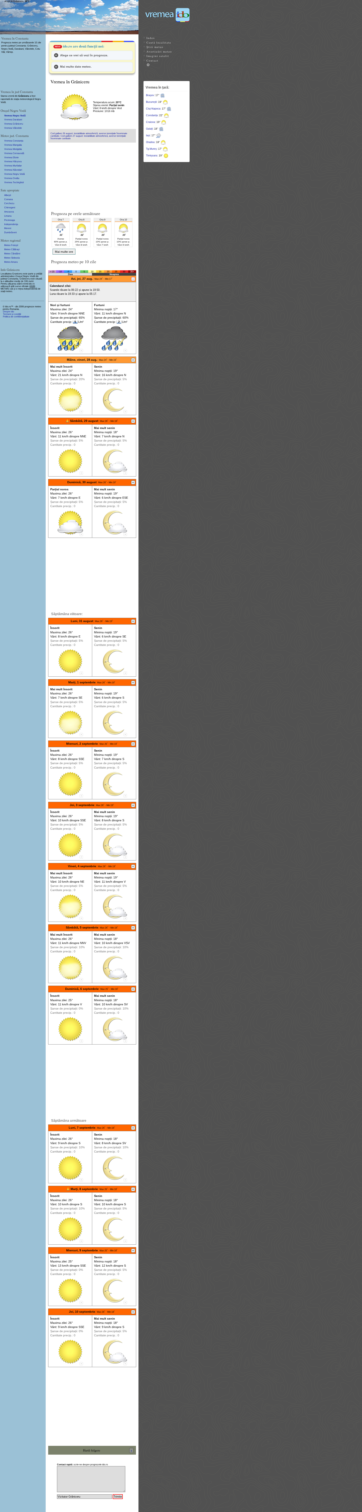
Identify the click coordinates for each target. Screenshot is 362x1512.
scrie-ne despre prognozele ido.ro (82, 1464)
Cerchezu (9, 203)
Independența (11, 224)
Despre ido (8, 311)
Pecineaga (9, 220)
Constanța (152, 115)
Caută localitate (158, 42)
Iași (148, 135)
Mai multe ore (64, 251)
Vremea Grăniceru (13, 123)
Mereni (7, 228)
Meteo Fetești (11, 245)
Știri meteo (154, 47)
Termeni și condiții (12, 314)
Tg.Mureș (151, 148)
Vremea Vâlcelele (13, 128)
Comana (8, 199)
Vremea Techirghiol (14, 182)
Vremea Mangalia (13, 145)
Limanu (8, 216)
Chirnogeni (9, 207)
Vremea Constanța (13, 140)
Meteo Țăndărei (12, 253)
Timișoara (151, 155)
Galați (149, 128)
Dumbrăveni (10, 232)
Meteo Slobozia (12, 257)
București (151, 101)
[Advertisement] (92, 175)
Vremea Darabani (13, 119)
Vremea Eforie (11, 157)
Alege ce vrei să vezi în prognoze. (84, 55)
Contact (152, 60)
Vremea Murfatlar (13, 165)
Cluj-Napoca (153, 108)
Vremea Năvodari (13, 170)
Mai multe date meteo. (76, 66)
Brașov (150, 95)
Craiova (150, 122)
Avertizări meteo (159, 51)
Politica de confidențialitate (16, 316)
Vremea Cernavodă (14, 153)
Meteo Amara (11, 262)
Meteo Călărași (11, 249)
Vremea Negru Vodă (15, 115)
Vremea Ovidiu (11, 178)
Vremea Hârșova (13, 161)
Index (150, 38)
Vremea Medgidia (13, 149)
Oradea (150, 142)
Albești (7, 195)
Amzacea (9, 211)
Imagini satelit (157, 56)
